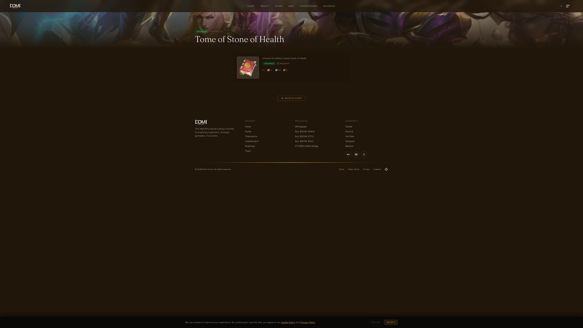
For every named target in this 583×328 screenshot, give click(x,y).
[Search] (561, 6)
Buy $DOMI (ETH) (304, 136)
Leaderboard (308, 6)
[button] (569, 6)
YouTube (349, 136)
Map (291, 6)
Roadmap (330, 6)
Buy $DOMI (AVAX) (305, 131)
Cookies (377, 169)
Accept (391, 322)
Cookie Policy (288, 322)
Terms (341, 169)
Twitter (349, 126)
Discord (349, 131)
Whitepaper (301, 126)
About (265, 6)
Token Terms (353, 169)
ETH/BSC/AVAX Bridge (306, 146)
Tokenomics (251, 136)
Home (251, 6)
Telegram (350, 141)
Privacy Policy (307, 322)
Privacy (366, 169)
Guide (279, 6)
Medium (349, 146)
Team (248, 151)
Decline (375, 322)
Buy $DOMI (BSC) (304, 141)
